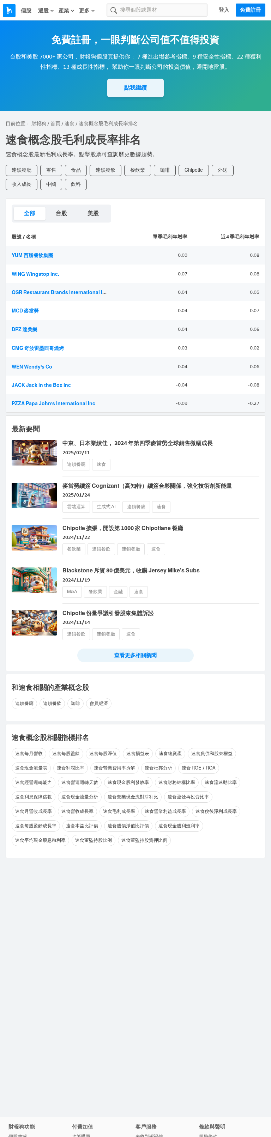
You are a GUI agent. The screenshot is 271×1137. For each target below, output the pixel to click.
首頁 (55, 124)
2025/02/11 (76, 453)
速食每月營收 (29, 753)
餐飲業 (137, 170)
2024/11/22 (76, 537)
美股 (93, 213)
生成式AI (106, 506)
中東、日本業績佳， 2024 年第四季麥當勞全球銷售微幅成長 (137, 443)
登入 (224, 10)
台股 (61, 213)
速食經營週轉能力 (33, 782)
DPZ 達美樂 (24, 330)
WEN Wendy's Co (32, 367)
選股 (43, 10)
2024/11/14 (76, 622)
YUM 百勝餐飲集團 (32, 256)
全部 (29, 213)
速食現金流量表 (31, 768)
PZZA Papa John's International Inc (53, 404)
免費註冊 (250, 10)
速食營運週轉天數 (79, 782)
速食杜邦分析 (158, 768)
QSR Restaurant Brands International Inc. (61, 293)
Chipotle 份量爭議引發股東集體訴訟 (108, 613)
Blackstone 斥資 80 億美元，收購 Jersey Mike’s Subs (131, 570)
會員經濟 (99, 703)
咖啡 (165, 170)
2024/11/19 (76, 580)
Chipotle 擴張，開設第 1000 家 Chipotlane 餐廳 (122, 528)
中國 (51, 184)
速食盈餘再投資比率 (188, 796)
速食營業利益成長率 (165, 811)
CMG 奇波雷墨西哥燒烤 (38, 348)
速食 (69, 124)
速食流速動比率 (221, 782)
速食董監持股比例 (93, 840)
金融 (118, 591)
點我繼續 (135, 87)
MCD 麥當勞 (25, 311)
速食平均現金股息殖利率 (40, 840)
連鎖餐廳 (21, 170)
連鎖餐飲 (105, 170)
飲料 (76, 184)
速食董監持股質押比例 (144, 840)
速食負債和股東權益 (212, 753)
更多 (84, 10)
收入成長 (21, 184)
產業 (64, 10)
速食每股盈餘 (66, 753)
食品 (76, 170)
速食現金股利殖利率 (179, 825)
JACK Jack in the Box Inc (41, 385)
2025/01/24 (76, 495)
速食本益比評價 (82, 825)
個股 (26, 10)
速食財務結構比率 (176, 782)
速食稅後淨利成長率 (216, 811)
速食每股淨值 (103, 753)
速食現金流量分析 (79, 796)
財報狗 (38, 124)
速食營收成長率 (77, 811)
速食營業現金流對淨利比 (133, 796)
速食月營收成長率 (33, 811)
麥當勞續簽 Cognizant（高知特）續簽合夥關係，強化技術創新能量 (147, 485)
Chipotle (194, 170)
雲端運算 (76, 506)
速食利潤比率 (70, 768)
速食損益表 (137, 753)
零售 (51, 170)
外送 (223, 170)
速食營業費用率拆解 (114, 768)
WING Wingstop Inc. (35, 274)
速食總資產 (170, 753)
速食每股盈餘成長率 (35, 825)
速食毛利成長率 (119, 811)
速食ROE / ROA (199, 768)
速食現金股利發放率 (128, 782)
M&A (72, 591)
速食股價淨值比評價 (128, 825)
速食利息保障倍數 (33, 796)
